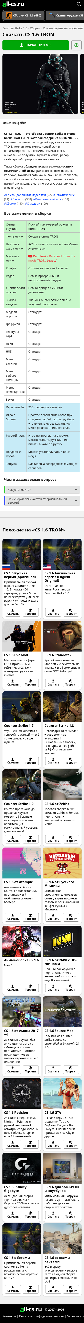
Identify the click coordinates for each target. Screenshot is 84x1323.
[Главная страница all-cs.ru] (13, 4)
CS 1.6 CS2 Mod (16, 655)
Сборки (14, 203)
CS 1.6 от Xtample (18, 882)
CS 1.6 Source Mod (59, 1030)
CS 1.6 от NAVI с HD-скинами (60, 962)
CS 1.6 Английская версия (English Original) (59, 577)
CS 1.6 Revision (16, 1112)
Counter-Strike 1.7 (18, 725)
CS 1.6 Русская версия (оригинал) (20, 575)
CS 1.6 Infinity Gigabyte (15, 1189)
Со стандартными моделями (29, 195)
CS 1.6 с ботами (17, 1257)
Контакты (9, 1316)
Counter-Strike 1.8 (59, 725)
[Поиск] (79, 4)
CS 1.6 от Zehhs (56, 804)
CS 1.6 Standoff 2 (57, 655)
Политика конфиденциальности (41, 1316)
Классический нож (52, 199)
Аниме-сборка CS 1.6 (21, 960)
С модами (37, 203)
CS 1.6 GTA (52, 1112)
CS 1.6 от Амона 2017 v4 (21, 1032)
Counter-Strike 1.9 (18, 804)
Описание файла (14, 123)
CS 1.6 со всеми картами (57, 1259)
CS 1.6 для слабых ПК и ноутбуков (62, 1189)
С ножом (22, 199)
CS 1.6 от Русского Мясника (59, 884)
